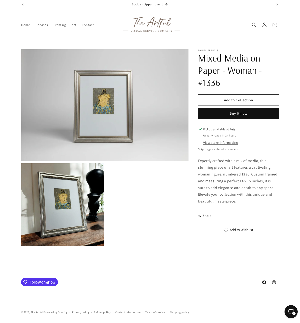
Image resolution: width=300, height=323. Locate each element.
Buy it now (239, 113)
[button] (254, 25)
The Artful (37, 312)
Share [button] (207, 216)
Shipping (204, 149)
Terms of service (155, 312)
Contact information (128, 312)
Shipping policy (179, 312)
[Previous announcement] (23, 4)
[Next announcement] (277, 4)
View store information (220, 142)
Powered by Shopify (55, 312)
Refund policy (102, 312)
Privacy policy (81, 312)
